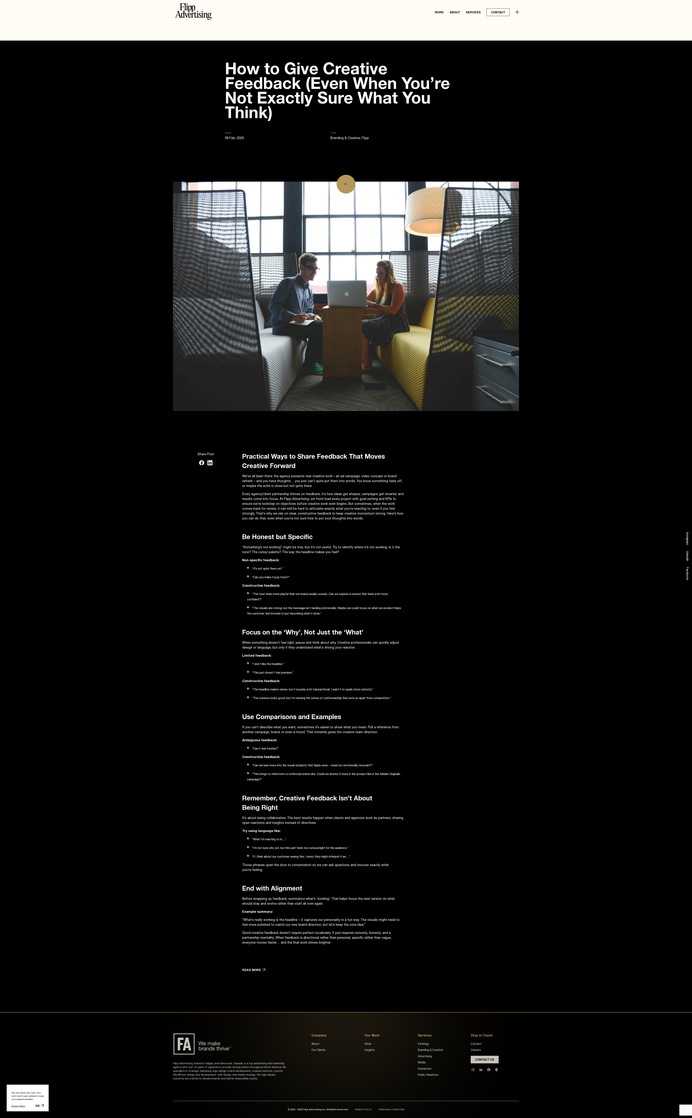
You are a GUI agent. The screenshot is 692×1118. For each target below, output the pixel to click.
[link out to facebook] (488, 1069)
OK (37, 1105)
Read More (251, 970)
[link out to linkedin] (480, 1069)
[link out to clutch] (496, 1069)
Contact (498, 12)
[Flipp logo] (193, 12)
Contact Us (484, 1059)
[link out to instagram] (473, 1069)
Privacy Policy (18, 1106)
